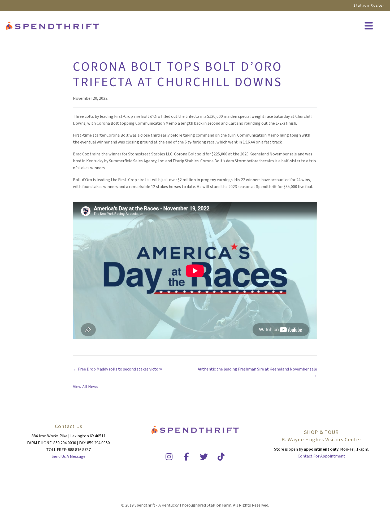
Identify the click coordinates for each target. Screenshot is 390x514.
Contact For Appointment (321, 456)
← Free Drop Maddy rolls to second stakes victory (117, 369)
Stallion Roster (369, 5)
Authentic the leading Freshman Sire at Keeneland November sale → (257, 372)
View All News (85, 387)
